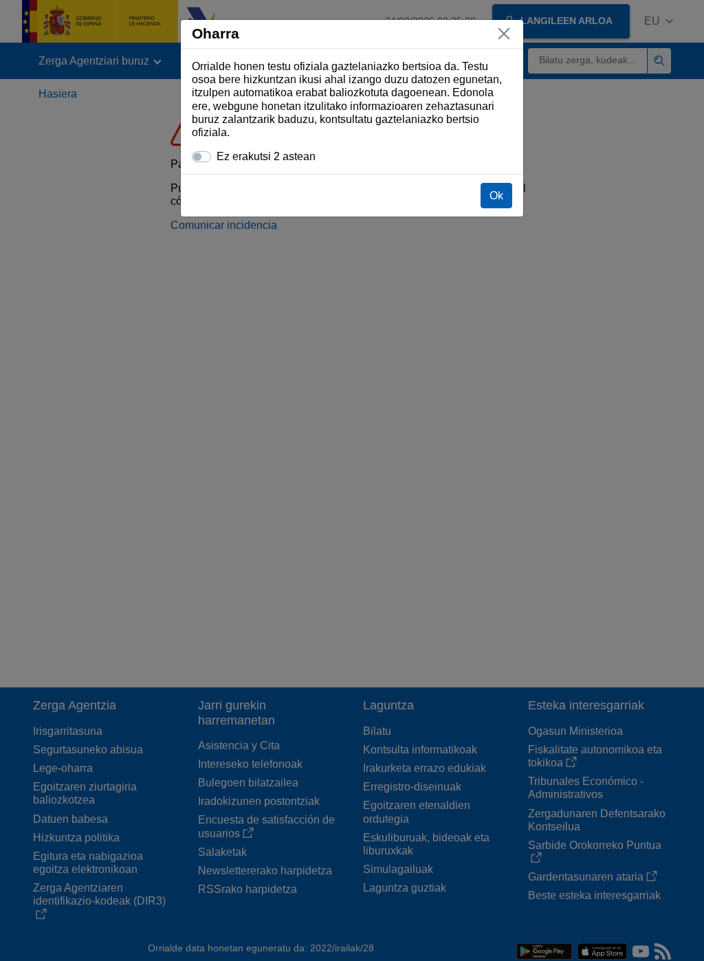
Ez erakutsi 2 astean (266, 156)
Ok (496, 195)
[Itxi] (504, 33)
